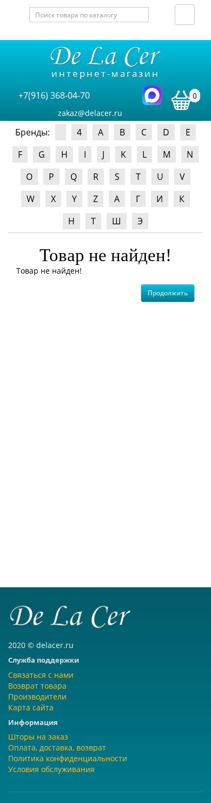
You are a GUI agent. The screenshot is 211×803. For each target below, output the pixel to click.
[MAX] (152, 94)
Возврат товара (37, 686)
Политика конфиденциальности (67, 758)
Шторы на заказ (38, 736)
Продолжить (168, 292)
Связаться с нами (41, 675)
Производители (37, 696)
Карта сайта (31, 707)
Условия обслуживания (51, 769)
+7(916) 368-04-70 (54, 95)
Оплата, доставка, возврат (57, 747)
